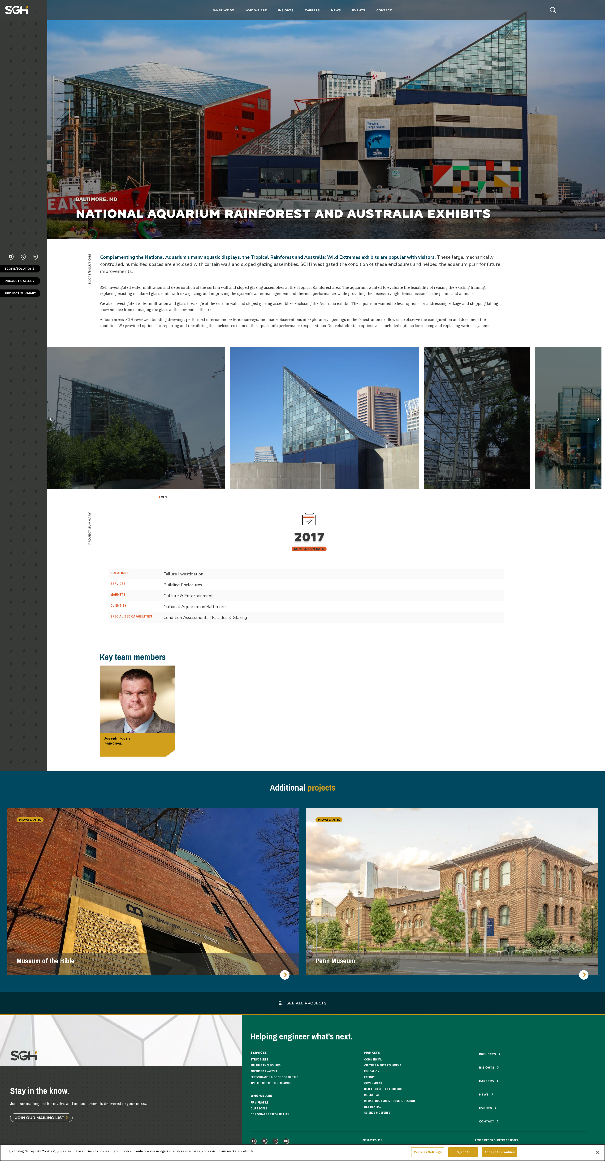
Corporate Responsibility (270, 1114)
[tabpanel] (324, 418)
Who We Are (256, 10)
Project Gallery (20, 281)
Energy (369, 1077)
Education (371, 1071)
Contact (384, 10)
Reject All (463, 1152)
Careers (312, 10)
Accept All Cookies (499, 1152)
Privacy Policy (372, 1140)
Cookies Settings (428, 1152)
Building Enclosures (266, 1065)
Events (358, 10)
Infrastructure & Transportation (389, 1101)
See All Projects (305, 1002)
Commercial (373, 1059)
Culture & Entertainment (382, 1065)
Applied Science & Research (270, 1083)
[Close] (597, 1152)
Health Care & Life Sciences (384, 1089)
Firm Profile (259, 1102)
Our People (259, 1108)
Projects (488, 1054)
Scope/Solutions (19, 268)
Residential (372, 1106)
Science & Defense (377, 1112)
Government (373, 1083)
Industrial (372, 1095)
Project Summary (20, 293)
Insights (286, 10)
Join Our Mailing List (39, 1117)
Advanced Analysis (264, 1071)
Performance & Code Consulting (274, 1077)
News (336, 10)
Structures (259, 1059)
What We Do (223, 10)
